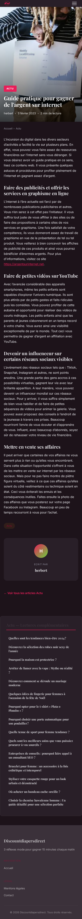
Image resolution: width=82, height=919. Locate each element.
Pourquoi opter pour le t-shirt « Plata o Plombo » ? (34, 708)
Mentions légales (14, 888)
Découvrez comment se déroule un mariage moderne (38, 683)
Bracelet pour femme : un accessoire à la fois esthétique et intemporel (38, 768)
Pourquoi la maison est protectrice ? (32, 659)
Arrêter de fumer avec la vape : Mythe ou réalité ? (41, 670)
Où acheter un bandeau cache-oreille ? (34, 792)
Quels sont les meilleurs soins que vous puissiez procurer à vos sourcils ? (41, 743)
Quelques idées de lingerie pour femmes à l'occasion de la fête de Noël (37, 696)
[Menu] (74, 3)
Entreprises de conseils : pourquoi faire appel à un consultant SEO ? (40, 755)
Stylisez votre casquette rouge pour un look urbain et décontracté (37, 781)
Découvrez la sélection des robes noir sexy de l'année (39, 649)
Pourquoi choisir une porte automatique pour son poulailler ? (39, 721)
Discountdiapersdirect (24, 840)
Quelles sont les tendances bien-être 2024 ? (37, 638)
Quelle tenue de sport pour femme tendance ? (39, 732)
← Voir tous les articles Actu (23, 593)
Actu (10, 88)
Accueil (8, 128)
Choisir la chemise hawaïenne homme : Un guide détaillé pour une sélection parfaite (37, 802)
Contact (9, 895)
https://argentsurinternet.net (24, 264)
